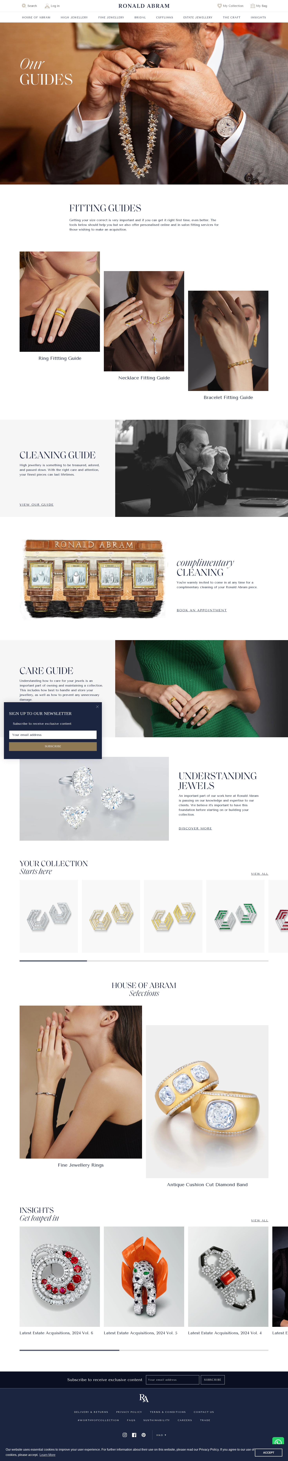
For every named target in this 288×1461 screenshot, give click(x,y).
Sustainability (156, 1420)
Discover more (195, 828)
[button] (31, 6)
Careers (185, 1420)
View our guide (37, 505)
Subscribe (212, 1379)
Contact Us (204, 1412)
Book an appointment (202, 610)
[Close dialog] (97, 707)
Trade (205, 1420)
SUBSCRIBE (53, 746)
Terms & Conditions (168, 1412)
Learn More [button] (47, 1454)
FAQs (131, 1420)
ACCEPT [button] (268, 1452)
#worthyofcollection (98, 1420)
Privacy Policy (129, 1412)
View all (259, 874)
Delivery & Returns (91, 1412)
